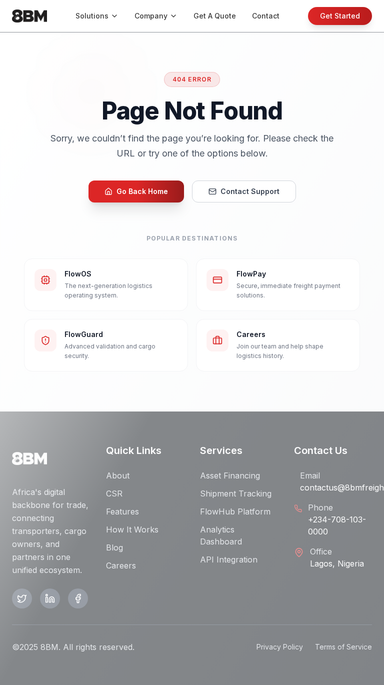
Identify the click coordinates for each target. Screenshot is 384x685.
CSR (114, 493)
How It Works (132, 529)
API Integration (229, 559)
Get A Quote (215, 16)
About (118, 475)
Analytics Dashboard (221, 535)
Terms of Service (343, 646)
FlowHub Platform (235, 511)
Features (122, 511)
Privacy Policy (279, 646)
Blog (114, 547)
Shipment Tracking (236, 493)
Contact (266, 16)
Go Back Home (142, 191)
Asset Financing (230, 475)
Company (151, 16)
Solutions (92, 16)
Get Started (340, 16)
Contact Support (250, 191)
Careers (121, 565)
